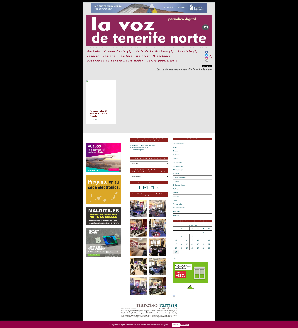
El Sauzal (175, 151)
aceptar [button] (175, 325)
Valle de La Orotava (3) (154, 51)
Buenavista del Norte (178, 143)
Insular (93, 55)
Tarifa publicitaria (162, 60)
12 (186, 240)
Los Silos (175, 193)
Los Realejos (176, 189)
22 (203, 244)
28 (198, 248)
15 (203, 240)
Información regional (178, 170)
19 (186, 244)
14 (198, 240)
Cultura (126, 55)
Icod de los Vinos (177, 162)
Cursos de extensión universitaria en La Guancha (99, 113)
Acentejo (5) (188, 51)
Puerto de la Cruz (177, 204)
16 (209, 240)
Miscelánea (162, 55)
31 (176, 252)
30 (209, 248)
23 (209, 244)
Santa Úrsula (176, 212)
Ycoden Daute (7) (118, 51)
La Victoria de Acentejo (179, 185)
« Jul (174, 258)
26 (187, 248)
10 (176, 240)
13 (192, 240)
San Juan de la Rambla (179, 208)
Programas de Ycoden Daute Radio (115, 60)
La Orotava (176, 181)
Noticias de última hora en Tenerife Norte (146, 145)
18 (181, 244)
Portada (93, 51)
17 (176, 244)
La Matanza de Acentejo (179, 177)
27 (192, 248)
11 (181, 240)
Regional (109, 55)
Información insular (178, 166)
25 (181, 248)
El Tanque (175, 155)
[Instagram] (206, 57)
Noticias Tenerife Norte (140, 147)
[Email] (206, 60)
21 (197, 244)
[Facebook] (206, 52)
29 (203, 248)
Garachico (175, 159)
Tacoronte (175, 215)
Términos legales (137, 150)
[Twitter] (206, 55)
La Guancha (93, 108)
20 (192, 244)
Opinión (142, 55)
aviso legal (184, 325)
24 (176, 248)
